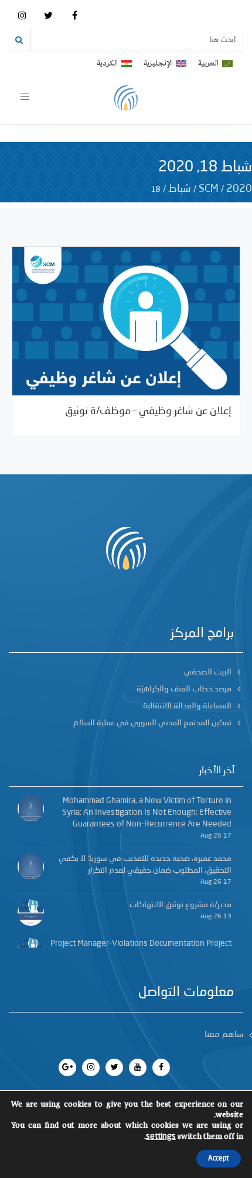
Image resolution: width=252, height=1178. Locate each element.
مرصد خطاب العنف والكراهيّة (184, 689)
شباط (179, 189)
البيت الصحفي (207, 672)
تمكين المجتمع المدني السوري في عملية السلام (152, 723)
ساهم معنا (224, 1035)
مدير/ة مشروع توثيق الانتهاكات (180, 905)
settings (161, 1136)
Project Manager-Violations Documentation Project (140, 943)
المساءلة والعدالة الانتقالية (187, 706)
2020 (239, 189)
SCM (209, 189)
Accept (218, 1158)
